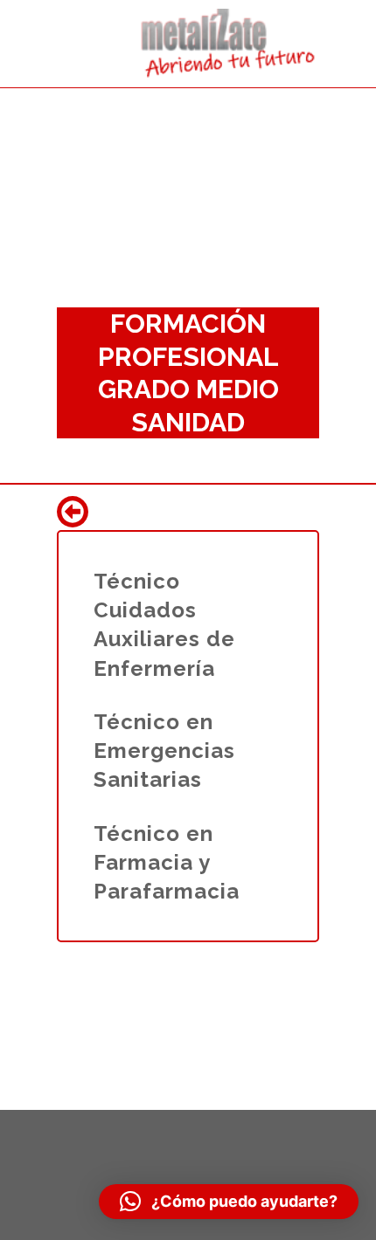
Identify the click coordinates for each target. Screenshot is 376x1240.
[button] (229, 1201)
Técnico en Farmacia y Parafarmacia (167, 862)
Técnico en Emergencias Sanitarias (164, 750)
